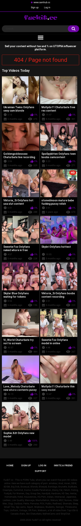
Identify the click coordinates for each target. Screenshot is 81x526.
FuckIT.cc (36, 520)
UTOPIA (58, 46)
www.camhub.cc (42, 2)
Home (9, 465)
